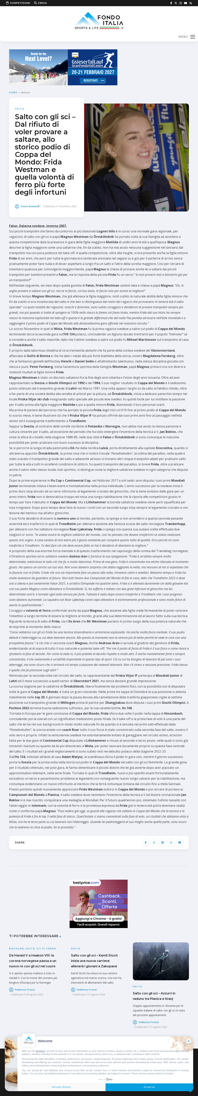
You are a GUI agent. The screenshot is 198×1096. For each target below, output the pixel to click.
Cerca (42, 3)
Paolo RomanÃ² (30, 206)
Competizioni (20, 3)
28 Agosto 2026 (34, 994)
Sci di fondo (46, 948)
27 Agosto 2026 (96, 994)
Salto (19, 108)
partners (40, 1051)
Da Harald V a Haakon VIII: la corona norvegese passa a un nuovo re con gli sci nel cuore (32, 961)
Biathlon (16, 948)
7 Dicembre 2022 (67, 206)
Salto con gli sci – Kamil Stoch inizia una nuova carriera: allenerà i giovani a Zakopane (94, 961)
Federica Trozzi (25, 989)
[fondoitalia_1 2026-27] (63, 67)
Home (13, 92)
